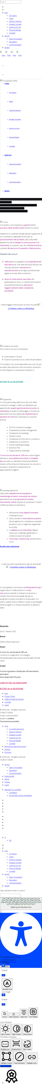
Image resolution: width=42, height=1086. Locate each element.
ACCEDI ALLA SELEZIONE (11, 381)
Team (11, 18)
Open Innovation (15, 39)
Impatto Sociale (15, 24)
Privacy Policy (9, 696)
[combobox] (21, 903)
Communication (15, 44)
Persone (7, 752)
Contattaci (13, 792)
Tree (6, 726)
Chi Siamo (13, 15)
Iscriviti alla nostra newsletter (20, 795)
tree (6, 12)
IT (5, 837)
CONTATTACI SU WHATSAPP (13, 683)
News (6, 779)
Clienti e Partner (15, 21)
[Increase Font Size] (3, 965)
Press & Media (15, 30)
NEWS (7, 47)
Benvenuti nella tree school (15, 746)
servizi (6, 36)
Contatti (12, 33)
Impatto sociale (15, 735)
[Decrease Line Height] (3, 1004)
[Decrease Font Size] (3, 975)
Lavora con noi (15, 27)
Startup (7, 749)
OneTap (13, 961)
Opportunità (9, 776)
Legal (6, 705)
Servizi (7, 764)
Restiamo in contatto (12, 789)
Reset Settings (6, 1066)
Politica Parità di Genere (14, 699)
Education (13, 41)
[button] (1, 911)
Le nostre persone (16, 729)
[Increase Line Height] (3, 994)
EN (10, 840)
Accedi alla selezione (9, 546)
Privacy (7, 782)
